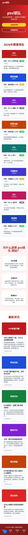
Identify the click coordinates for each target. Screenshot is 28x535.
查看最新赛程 (14, 25)
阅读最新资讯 (14, 30)
